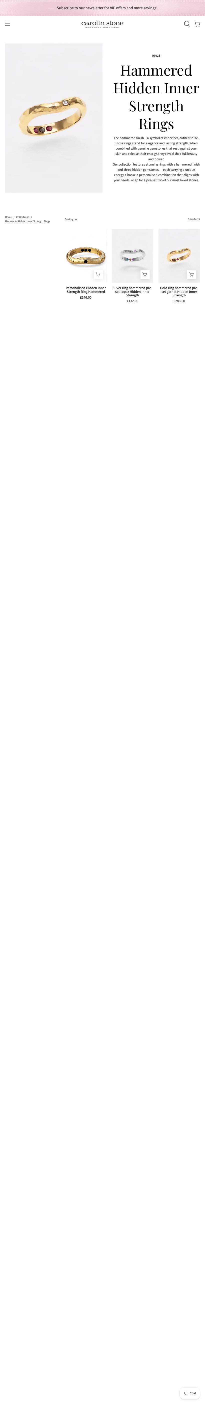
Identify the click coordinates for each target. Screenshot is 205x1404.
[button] (186, 23)
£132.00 (132, 301)
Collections (22, 217)
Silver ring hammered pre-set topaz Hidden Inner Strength (132, 291)
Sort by (69, 219)
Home (8, 217)
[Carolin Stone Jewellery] (103, 23)
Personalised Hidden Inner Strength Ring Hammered (86, 290)
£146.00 (86, 298)
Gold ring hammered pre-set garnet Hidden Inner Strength (179, 291)
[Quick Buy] (98, 274)
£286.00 (179, 301)
